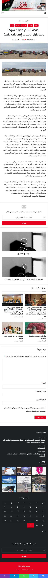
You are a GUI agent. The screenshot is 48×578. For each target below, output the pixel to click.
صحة (17, 25)
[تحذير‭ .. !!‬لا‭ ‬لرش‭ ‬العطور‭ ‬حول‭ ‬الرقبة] (12, 328)
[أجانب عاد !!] (39, 480)
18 (24, 516)
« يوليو (44, 531)
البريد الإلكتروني (40, 391)
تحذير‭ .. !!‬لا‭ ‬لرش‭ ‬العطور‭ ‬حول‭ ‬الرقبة (13, 337)
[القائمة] (3, 13)
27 (11, 520)
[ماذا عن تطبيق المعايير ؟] (24, 480)
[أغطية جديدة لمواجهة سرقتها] (39, 488)
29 (43, 525)
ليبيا (12, 25)
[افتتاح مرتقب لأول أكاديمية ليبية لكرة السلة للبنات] (39, 471)
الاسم (44, 383)
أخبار (20, 21)
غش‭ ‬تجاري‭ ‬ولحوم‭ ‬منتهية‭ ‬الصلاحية (37, 337)
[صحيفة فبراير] (24, 5)
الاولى (30, 25)
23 (37, 520)
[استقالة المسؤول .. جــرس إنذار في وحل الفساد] (9, 471)
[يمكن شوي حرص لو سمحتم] (24, 488)
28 (5, 520)
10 (30, 511)
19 (17, 516)
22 (43, 520)
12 (17, 511)
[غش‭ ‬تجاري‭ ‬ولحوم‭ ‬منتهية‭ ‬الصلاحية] (35, 328)
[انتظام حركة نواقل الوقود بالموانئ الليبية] (9, 488)
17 (30, 516)
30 (37, 525)
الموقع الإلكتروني (41, 399)
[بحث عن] (45, 13)
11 (24, 511)
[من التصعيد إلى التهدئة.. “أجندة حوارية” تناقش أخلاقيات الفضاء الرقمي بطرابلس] (24, 471)
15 (43, 516)
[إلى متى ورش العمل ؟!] (9, 480)
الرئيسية (25, 21)
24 (30, 520)
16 (37, 516)
